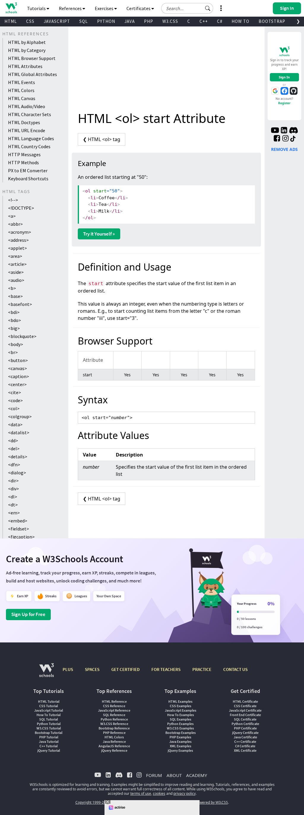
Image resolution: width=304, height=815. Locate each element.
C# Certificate (245, 746)
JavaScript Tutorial (48, 710)
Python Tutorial (49, 723)
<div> (13, 489)
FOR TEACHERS (165, 669)
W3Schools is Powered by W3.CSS (200, 802)
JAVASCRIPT (57, 21)
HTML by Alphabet (27, 42)
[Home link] (11, 8)
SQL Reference (114, 715)
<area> (15, 256)
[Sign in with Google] (275, 91)
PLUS (68, 669)
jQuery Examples (180, 750)
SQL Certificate (245, 719)
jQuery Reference (114, 750)
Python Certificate (245, 723)
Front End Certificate (245, 715)
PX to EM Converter (28, 170)
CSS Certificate (245, 706)
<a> (12, 216)
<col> (14, 408)
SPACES (92, 669)
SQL (83, 21)
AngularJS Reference (114, 746)
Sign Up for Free (28, 614)
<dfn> (14, 464)
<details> (17, 456)
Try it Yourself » (99, 233)
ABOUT (174, 775)
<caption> (18, 376)
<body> (15, 344)
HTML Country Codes (29, 146)
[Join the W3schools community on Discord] (293, 131)
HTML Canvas (21, 98)
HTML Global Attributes (32, 74)
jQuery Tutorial (48, 750)
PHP (148, 21)
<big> (14, 328)
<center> (17, 384)
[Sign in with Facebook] (284, 91)
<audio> (16, 280)
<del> (14, 448)
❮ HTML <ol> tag (101, 139)
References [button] (71, 8)
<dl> (12, 497)
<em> (14, 513)
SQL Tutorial (48, 719)
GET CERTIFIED (125, 669)
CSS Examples (180, 706)
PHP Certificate (245, 728)
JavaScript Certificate (245, 710)
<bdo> (14, 320)
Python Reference (114, 719)
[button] (208, 8)
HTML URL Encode (26, 130)
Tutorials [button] (37, 8)
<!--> (13, 200)
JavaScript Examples (180, 710)
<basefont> (20, 304)
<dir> (13, 481)
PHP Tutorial (48, 737)
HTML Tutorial (48, 701)
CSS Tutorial (48, 706)
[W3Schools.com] (46, 673)
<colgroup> (20, 416)
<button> (18, 360)
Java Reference (114, 741)
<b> (12, 288)
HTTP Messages (24, 154)
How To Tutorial (49, 715)
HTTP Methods (23, 162)
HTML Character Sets (29, 114)
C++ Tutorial (48, 746)
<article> (17, 264)
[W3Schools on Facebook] (277, 139)
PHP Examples (180, 737)
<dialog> (17, 473)
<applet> (17, 248)
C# (219, 21)
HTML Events (21, 82)
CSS (30, 21)
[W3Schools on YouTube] (275, 131)
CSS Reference (114, 706)
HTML (10, 21)
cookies (159, 793)
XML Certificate (245, 750)
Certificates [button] (138, 8)
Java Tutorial (48, 741)
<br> (13, 352)
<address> (18, 240)
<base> (15, 296)
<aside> (16, 272)
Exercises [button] (104, 8)
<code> (15, 400)
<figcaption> (21, 537)
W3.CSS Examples (180, 728)
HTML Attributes (25, 66)
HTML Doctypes (24, 122)
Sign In (284, 77)
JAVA (129, 21)
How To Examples (180, 715)
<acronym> (19, 232)
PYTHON (106, 21)
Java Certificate (245, 737)
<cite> (14, 392)
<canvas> (17, 368)
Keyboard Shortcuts (28, 178)
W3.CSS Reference (114, 723)
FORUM (154, 775)
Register (284, 103)
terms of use (140, 793)
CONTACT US (235, 669)
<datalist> (18, 432)
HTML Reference (114, 701)
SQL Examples (180, 719)
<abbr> (15, 224)
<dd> (13, 440)
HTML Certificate (245, 701)
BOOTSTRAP (272, 21)
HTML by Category (26, 50)
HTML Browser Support (32, 58)
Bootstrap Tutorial (48, 732)
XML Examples (180, 746)
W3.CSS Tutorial (49, 728)
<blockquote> (22, 336)
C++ (204, 21)
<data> (15, 424)
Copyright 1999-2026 (92, 802)
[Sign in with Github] (293, 91)
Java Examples (180, 741)
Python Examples (180, 723)
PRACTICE (201, 669)
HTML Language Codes (31, 138)
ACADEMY (196, 775)
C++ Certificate (245, 741)
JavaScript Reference (114, 710)
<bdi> (14, 312)
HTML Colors (21, 90)
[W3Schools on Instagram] (285, 139)
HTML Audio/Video (26, 106)
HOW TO (240, 21)
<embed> (17, 521)
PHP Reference (114, 732)
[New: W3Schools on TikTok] (293, 139)
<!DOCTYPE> (21, 208)
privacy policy (184, 793)
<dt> (13, 505)
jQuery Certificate (245, 732)
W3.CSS (170, 21)
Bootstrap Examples (180, 732)
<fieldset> (18, 529)
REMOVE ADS (284, 149)
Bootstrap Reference (114, 728)
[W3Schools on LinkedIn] (284, 131)
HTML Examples (180, 701)
